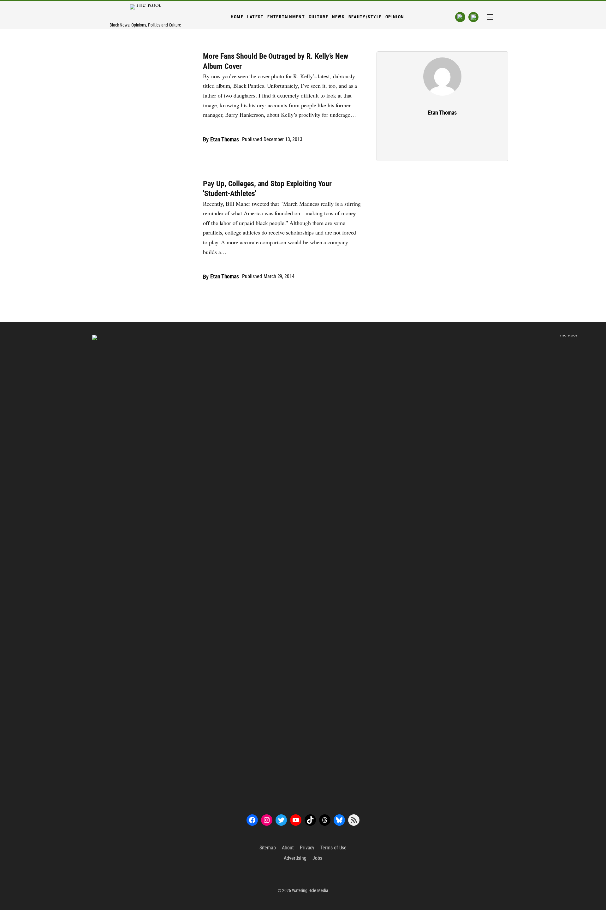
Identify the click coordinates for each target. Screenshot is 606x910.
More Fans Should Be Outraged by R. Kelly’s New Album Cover (275, 61)
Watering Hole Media (310, 890)
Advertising (295, 858)
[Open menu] (490, 17)
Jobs (317, 858)
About (288, 848)
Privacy (307, 848)
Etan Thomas (224, 139)
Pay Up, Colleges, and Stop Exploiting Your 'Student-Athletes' (267, 188)
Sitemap (267, 848)
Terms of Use (333, 848)
